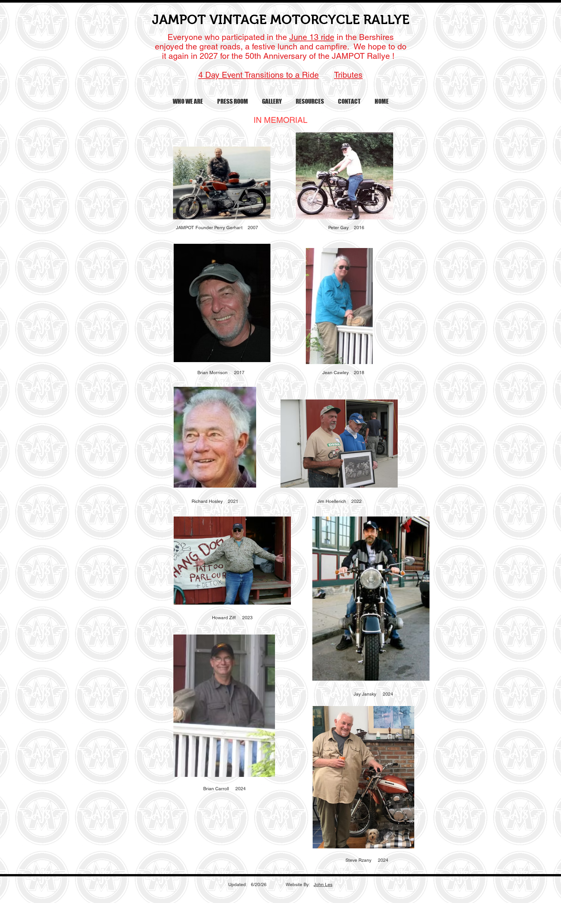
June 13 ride (311, 37)
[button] (188, 101)
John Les (323, 884)
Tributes (348, 75)
